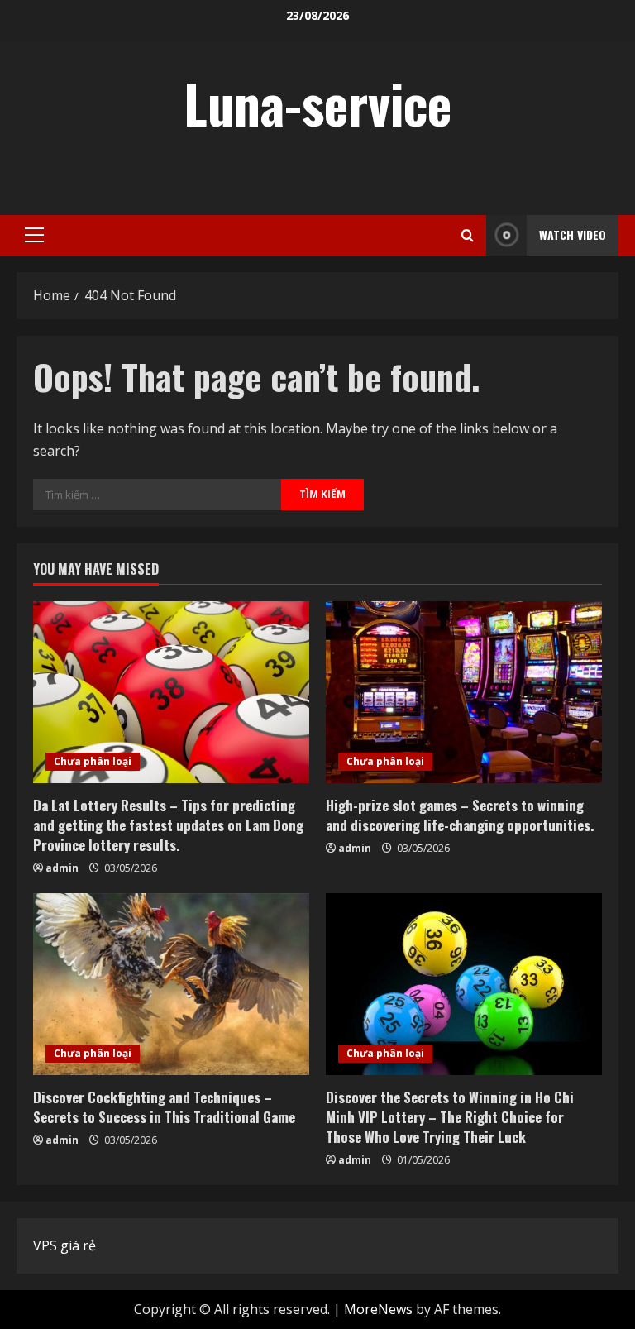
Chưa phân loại (92, 761)
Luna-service (317, 102)
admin (62, 868)
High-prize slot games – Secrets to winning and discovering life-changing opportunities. (460, 815)
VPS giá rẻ (64, 1245)
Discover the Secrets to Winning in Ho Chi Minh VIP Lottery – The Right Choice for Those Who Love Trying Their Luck (450, 1117)
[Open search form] (467, 235)
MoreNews (378, 1309)
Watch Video (572, 234)
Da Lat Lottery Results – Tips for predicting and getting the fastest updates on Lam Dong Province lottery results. (168, 825)
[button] (34, 235)
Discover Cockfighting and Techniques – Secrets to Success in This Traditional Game (164, 1107)
